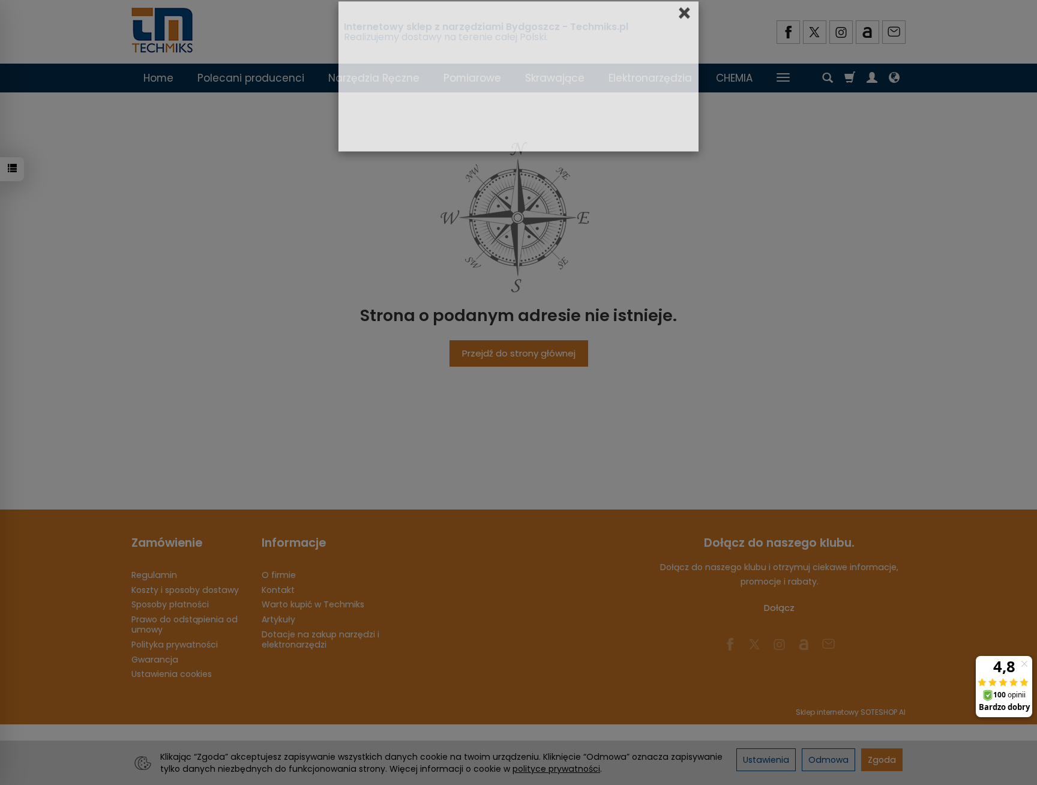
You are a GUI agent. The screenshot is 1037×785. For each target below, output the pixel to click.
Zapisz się (586, 214)
